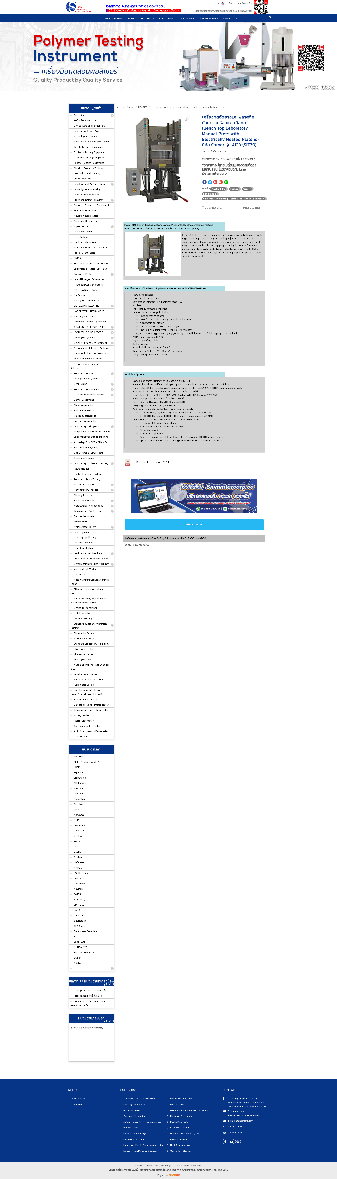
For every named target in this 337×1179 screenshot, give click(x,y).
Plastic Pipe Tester (179, 1121)
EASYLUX (79, 831)
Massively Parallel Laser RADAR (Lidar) (89, 582)
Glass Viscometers (84, 405)
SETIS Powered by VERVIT (88, 762)
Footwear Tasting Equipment (89, 152)
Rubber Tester (130, 1127)
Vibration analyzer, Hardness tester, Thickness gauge (88, 600)
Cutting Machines (83, 543)
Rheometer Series (84, 633)
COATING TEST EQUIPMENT (88, 327)
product (146, 18)
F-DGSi (78, 878)
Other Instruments (84, 458)
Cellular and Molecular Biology (91, 348)
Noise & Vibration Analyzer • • (90, 247)
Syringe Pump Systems (86, 378)
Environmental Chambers (88, 553)
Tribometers (80, 522)
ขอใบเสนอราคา (194, 524)
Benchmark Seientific (85, 931)
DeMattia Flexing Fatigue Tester (91, 705)
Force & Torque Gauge (134, 1133)
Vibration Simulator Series (88, 679)
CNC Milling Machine (134, 1139)
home (131, 18)
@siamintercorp (235, 1111)
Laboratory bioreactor (86, 194)
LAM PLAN (79, 825)
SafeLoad (79, 862)
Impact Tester (81, 226)
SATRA (77, 894)
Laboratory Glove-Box (86, 131)
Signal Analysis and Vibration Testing (88, 626)
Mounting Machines (84, 548)
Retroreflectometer (84, 516)
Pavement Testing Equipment (90, 322)
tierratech (79, 883)
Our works (187, 18)
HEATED (142, 107)
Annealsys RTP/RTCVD (86, 136)
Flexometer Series (84, 685)
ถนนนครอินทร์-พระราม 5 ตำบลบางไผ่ (243, 1102)
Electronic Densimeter (181, 1116)
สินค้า (131, 107)
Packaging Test (82, 469)
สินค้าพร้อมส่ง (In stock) (86, 120)
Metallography (82, 613)
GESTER (78, 846)
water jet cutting (83, 618)
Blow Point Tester (83, 649)
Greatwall (79, 804)
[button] (186, 119)
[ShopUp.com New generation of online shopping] (174, 1175)
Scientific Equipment (85, 210)
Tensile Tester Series (85, 674)
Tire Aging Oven (82, 659)
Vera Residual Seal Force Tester (91, 142)
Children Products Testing (88, 168)
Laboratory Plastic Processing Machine (143, 1145)
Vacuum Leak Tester (85, 569)
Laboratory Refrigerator (87, 426)
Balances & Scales (84, 500)
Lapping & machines (85, 532)
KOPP (77, 767)
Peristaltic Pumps (83, 373)
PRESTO (78, 841)
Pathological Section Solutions (91, 353)
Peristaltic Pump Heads (87, 389)
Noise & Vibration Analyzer (184, 1133)
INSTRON (79, 756)
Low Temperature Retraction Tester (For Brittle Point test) (87, 692)
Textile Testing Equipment (88, 147)
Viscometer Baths (84, 410)
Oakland (78, 857)
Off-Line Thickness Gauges (89, 394)
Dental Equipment (84, 400)
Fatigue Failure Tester (86, 699)
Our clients (166, 18)
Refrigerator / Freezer (86, 490)
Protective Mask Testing (87, 173)
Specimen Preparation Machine (91, 437)
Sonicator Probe (83, 274)
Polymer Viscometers (86, 421)
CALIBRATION (208, 18)
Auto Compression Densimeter (91, 731)
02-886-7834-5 (235, 1126)
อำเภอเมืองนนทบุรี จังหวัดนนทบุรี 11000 (245, 1106)
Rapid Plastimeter (84, 721)
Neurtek (78, 889)
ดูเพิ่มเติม (108, 984)
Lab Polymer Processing (87, 189)
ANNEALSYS (80, 947)
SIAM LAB (79, 905)
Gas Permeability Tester (87, 726)
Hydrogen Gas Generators (88, 285)
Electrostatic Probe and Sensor (91, 263)
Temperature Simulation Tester (91, 710)
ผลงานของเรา (81, 574)
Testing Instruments (85, 484)
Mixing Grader (81, 715)
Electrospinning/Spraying (88, 200)
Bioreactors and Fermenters (89, 126)
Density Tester (82, 237)
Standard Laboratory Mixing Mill (91, 644)
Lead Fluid (79, 942)
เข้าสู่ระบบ (232, 3)
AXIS (76, 820)
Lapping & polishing (85, 537)
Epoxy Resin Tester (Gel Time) (90, 269)
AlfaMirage (80, 783)
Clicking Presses (83, 495)
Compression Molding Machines (91, 564)
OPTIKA (78, 836)
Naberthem (80, 799)
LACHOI (78, 852)
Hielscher (79, 915)
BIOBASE (79, 794)
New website (113, 18)
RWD (76, 936)
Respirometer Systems (86, 447)
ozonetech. (80, 921)
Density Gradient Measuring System (189, 1110)
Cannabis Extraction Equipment (91, 205)
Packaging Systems (84, 337)
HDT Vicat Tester (83, 231)
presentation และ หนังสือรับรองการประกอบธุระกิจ (88, 1003)
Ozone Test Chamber (85, 608)
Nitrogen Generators (85, 290)
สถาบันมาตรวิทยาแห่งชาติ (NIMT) (86, 1027)
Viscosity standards (85, 416)
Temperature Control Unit (88, 511)
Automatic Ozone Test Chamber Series (89, 667)
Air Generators (82, 295)
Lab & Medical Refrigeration (89, 184)
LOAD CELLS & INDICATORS (88, 332)
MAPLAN (78, 868)
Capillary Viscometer (85, 242)
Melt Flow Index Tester (86, 216)
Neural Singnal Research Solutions (85, 366)
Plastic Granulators (84, 253)
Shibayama (80, 778)
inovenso (79, 809)
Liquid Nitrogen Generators (89, 279)
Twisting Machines (84, 316)
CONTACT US (229, 18)
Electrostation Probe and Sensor (140, 1151)
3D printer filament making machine (86, 591)
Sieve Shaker (81, 115)
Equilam (78, 772)
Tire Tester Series (83, 654)
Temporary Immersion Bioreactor (92, 431)
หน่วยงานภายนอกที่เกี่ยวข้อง (88, 996)
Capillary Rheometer (85, 221)
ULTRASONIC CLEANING (86, 306)
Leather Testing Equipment (89, 163)
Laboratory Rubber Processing (91, 463)
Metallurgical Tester (85, 527)
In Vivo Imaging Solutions (88, 359)
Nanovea (79, 815)
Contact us (77, 1104)
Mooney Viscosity (84, 638)
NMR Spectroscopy (84, 258)
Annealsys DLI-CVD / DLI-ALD (90, 442)
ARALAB (78, 788)
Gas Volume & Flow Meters (88, 453)
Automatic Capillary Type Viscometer (142, 1121)
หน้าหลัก (121, 107)
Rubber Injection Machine (88, 474)
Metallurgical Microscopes (88, 506)
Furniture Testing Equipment (89, 157)
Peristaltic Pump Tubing (87, 479)
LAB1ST (78, 910)
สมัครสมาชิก (246, 3)
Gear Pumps (80, 384)
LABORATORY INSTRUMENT (89, 311)
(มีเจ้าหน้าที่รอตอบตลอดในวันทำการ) (245, 1115)
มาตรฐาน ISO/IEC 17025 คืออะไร (90, 991)
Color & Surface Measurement (90, 343)
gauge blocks (81, 736)
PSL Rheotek (81, 873)
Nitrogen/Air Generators (87, 300)
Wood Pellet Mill (83, 179)
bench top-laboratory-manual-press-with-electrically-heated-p (187, 107)
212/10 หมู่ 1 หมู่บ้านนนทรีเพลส (240, 1098)
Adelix (77, 963)
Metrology (79, 899)
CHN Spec (79, 926)
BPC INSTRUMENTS (84, 952)
